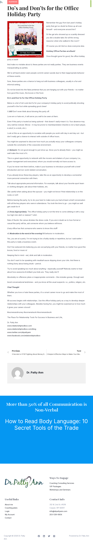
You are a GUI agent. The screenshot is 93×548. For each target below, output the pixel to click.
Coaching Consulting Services (62, 483)
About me (9, 505)
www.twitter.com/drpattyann (19, 332)
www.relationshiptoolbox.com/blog (21, 329)
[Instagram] (54, 536)
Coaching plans (11, 508)
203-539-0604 (56, 514)
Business (13, 2)
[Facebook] (39, 536)
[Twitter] (49, 536)
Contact (8, 518)
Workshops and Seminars (60, 490)
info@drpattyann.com (58, 511)
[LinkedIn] (44, 536)
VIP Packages (55, 486)
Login (7, 511)
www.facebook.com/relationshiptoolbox (23, 336)
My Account (10, 514)
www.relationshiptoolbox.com (19, 326)
